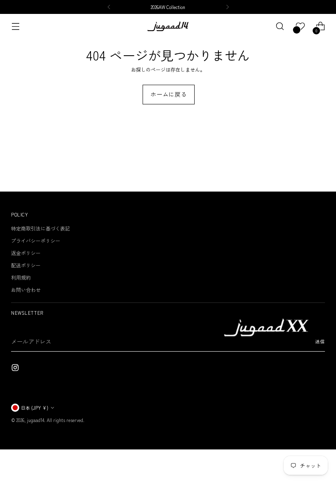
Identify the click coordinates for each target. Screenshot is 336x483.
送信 (320, 341)
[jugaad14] (168, 26)
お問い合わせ (26, 289)
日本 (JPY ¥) (34, 407)
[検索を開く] (280, 26)
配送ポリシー (26, 265)
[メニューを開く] (15, 26)
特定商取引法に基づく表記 (40, 228)
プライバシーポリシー (35, 240)
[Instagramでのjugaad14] (16, 368)
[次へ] (227, 7)
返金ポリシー (26, 252)
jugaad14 (35, 420)
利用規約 (21, 277)
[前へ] (109, 7)
